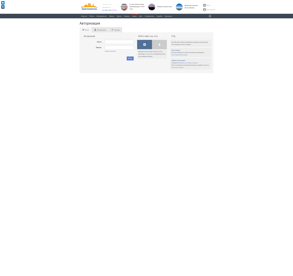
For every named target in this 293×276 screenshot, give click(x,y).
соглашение (149, 54)
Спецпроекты (149, 16)
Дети (140, 16)
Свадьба (159, 16)
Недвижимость (101, 16)
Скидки (134, 16)
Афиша (111, 16)
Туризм (118, 16)
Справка (126, 16)
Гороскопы (168, 16)
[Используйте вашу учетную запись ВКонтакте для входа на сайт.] (144, 44)
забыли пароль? (110, 51)
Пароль (98, 47)
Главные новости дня (164, 7)
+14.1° (107, 4)
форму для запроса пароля (189, 63)
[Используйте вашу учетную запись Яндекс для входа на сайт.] (159, 44)
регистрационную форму (179, 55)
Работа (91, 16)
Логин (99, 42)
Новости (84, 16)
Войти (130, 58)
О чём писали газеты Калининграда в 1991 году (137, 6)
